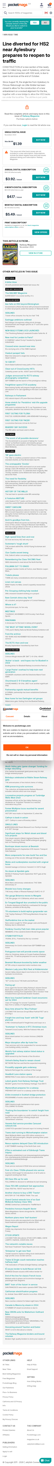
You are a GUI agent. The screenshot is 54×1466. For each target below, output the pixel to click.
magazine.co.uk (33, 1439)
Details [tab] (27, 716)
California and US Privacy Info (12, 1404)
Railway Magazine (31, 116)
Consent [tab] (10, 716)
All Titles (6, 1365)
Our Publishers (8, 1388)
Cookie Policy (8, 1415)
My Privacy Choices (10, 1419)
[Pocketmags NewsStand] (17, 5)
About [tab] (44, 716)
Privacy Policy (8, 1397)
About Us (30, 1430)
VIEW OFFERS (40, 232)
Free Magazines (9, 1378)
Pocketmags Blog (9, 1383)
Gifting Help (31, 1386)
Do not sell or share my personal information (27, 755)
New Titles (7, 1369)
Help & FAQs (32, 1365)
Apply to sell (7, 1452)
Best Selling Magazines (12, 1374)
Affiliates (6, 1435)
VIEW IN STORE (36, 253)
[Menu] (4, 4)
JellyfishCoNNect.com (35, 1444)
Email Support (32, 1369)
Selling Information (10, 1447)
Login (24, 125)
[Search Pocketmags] (5, 13)
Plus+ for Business (10, 1392)
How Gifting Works (34, 1381)
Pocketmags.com (34, 1435)
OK (27, 747)
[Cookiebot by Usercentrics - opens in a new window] (39, 709)
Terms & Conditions (10, 1410)
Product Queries (9, 1430)
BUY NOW (40, 140)
